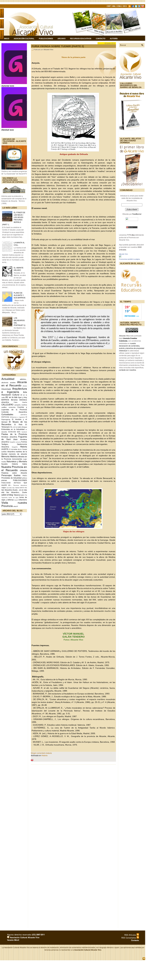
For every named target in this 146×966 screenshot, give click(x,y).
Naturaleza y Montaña (17, 461)
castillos (4, 407)
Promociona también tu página (129, 259)
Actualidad (7, 379)
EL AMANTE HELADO (18, 268)
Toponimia (4, 497)
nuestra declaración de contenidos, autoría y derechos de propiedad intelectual (131, 347)
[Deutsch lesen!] (125, 6)
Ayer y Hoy (22, 397)
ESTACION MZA (14, 432)
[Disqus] (73, 803)
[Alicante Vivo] (120, 256)
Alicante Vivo (123, 254)
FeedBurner (136, 214)
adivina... (23, 379)
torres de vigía (13, 497)
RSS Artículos (130, 934)
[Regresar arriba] (144, 958)
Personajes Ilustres (10, 475)
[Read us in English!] (119, 6)
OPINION (23, 470)
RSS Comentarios (129, 937)
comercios (12, 407)
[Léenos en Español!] (108, 6)
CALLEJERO (7, 404)
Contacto (100, 38)
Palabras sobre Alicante (14, 473)
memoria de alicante (18, 454)
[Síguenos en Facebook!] (133, 6)
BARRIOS (5, 399)
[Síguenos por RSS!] (129, 6)
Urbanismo (22, 499)
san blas (9, 488)
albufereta (4, 382)
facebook (24, 432)
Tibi (26, 495)
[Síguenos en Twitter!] (136, 6)
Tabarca (17, 495)
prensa (4, 480)
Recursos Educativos (80, 38)
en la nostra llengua (20, 427)
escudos (4, 432)
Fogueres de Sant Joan (14, 438)
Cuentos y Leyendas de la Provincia (14, 408)
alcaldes (12, 382)
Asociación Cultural (24, 38)
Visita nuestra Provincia (14, 504)
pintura (24, 478)
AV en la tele (11, 397)
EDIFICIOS (5, 417)
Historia (23, 446)
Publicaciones (46, 38)
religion (3, 487)
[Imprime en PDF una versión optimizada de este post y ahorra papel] (32, 760)
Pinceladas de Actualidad (11, 478)
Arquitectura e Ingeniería (14, 390)
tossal (16, 500)
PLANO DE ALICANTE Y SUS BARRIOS (19, 295)
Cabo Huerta (20, 402)
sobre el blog (7, 494)
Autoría (114, 38)
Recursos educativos (20, 485)
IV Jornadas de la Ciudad (18, 449)
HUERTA (4, 449)
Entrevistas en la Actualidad (13, 429)
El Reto (18, 424)
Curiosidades (7, 414)
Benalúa (14, 399)
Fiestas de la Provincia (14, 434)
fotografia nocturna (15, 442)
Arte (25, 391)
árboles (25, 386)
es (26, 429)
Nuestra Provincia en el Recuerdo (14, 468)
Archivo (61, 38)
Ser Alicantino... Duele (16, 492)
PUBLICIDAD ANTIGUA (11, 483)
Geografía (15, 447)
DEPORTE (24, 415)
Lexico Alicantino (8, 451)
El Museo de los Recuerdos (14, 423)
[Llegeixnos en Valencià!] (114, 6)
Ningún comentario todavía (41, 753)
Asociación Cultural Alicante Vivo (24, 937)
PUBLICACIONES (20, 480)
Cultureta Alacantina (14, 412)
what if (15, 506)
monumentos (17, 459)
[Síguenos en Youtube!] (142, 6)
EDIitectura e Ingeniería (17, 417)
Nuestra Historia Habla (14, 464)
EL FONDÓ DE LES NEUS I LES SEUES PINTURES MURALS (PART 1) (13, 218)
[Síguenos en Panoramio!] (139, 6)
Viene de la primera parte (73, 57)
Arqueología (6, 389)
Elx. (11, 427)
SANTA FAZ (23, 488)
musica (3, 461)
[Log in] (8, 937)
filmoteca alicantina (9, 437)
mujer (25, 459)
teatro (22, 495)
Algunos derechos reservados (26, 934)
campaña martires (20, 405)
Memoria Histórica (9, 456)
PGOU (25, 475)
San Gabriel (15, 488)
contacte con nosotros (127, 370)
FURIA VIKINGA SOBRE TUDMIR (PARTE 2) (58, 46)
